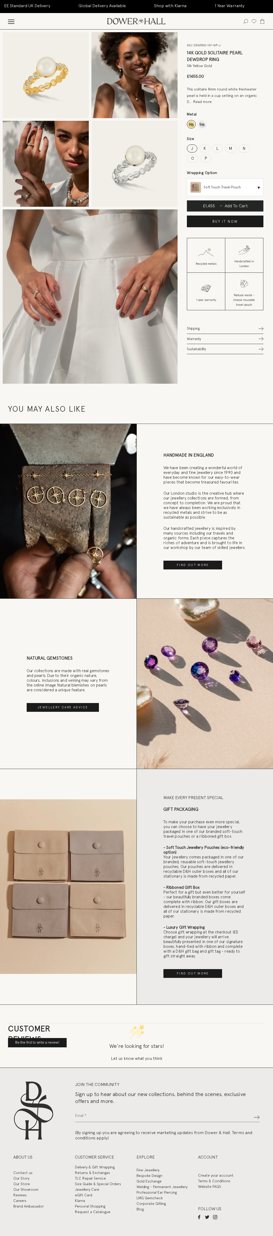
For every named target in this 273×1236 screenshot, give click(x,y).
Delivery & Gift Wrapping (95, 1167)
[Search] (245, 21)
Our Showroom (25, 1189)
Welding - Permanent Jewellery (161, 1187)
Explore (145, 1157)
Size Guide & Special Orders (98, 1184)
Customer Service (94, 1157)
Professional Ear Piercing (156, 1192)
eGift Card (83, 1195)
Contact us (23, 1173)
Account (208, 1157)
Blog (140, 1209)
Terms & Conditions (214, 1181)
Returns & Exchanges (92, 1173)
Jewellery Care (87, 1189)
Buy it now (225, 222)
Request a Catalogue (92, 1212)
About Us (23, 1157)
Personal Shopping (90, 1206)
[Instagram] (215, 1217)
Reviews (20, 1195)
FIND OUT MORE (193, 565)
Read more (202, 102)
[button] (225, 328)
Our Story (21, 1178)
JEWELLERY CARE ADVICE (63, 707)
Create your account (216, 1175)
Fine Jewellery (147, 1170)
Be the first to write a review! (37, 1042)
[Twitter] (207, 1217)
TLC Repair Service (90, 1178)
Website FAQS (209, 1186)
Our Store (21, 1184)
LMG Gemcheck (149, 1198)
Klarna (80, 1200)
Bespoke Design (149, 1175)
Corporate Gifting (151, 1203)
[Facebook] (199, 1217)
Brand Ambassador (28, 1206)
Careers (19, 1200)
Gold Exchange (149, 1181)
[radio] (191, 124)
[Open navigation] (11, 21)
